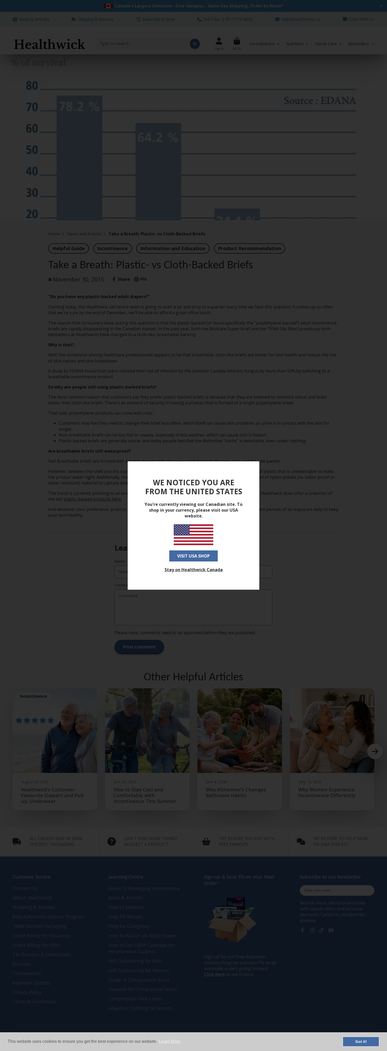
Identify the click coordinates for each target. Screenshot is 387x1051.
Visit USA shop (193, 556)
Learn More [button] (169, 1041)
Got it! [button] (361, 1041)
